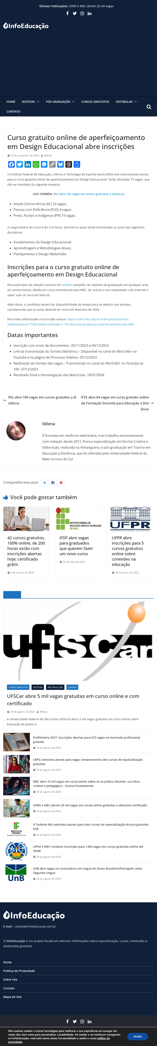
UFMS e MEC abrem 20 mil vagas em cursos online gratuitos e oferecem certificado (90, 805)
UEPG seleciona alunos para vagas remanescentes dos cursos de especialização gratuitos (87, 762)
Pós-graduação (58, 102)
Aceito (137, 1036)
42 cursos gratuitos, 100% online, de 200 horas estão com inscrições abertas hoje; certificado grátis (26, 551)
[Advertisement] (78, 65)
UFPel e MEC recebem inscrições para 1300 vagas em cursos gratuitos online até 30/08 (88, 849)
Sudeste (72, 687)
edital (68, 285)
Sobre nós (10, 979)
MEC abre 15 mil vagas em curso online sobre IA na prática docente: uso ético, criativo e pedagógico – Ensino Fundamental (86, 784)
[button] (37, 102)
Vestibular (124, 102)
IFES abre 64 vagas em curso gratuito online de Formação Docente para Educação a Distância (115, 403)
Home (11, 102)
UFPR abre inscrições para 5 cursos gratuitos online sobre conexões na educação (128, 551)
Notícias (28, 102)
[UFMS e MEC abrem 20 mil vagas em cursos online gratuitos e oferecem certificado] (16, 808)
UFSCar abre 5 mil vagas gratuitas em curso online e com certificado (73, 700)
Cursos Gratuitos (95, 102)
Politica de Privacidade (19, 971)
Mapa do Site (12, 997)
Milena (48, 155)
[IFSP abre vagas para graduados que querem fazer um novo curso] (78, 509)
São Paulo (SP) (55, 687)
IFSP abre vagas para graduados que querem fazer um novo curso (76, 545)
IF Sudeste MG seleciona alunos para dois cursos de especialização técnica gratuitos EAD (91, 827)
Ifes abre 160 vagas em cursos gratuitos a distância (88, 194)
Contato (13, 111)
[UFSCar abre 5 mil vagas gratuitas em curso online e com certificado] (78, 641)
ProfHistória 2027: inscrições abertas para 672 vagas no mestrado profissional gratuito (86, 740)
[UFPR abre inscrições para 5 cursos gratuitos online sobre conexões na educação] (131, 509)
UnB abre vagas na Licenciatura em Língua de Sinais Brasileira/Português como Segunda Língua (87, 871)
